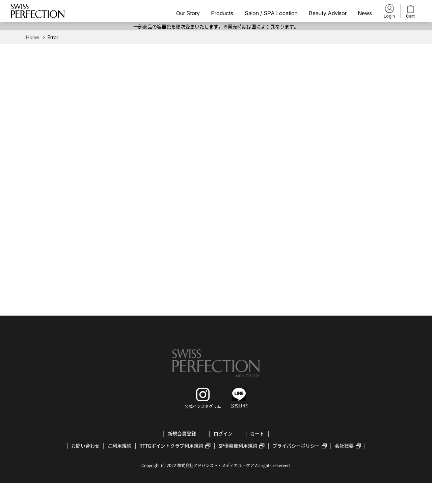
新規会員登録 (182, 433)
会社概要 (344, 445)
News (365, 13)
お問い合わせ (85, 445)
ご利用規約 (119, 445)
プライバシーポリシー (296, 445)
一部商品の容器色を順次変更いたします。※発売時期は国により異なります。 (216, 26)
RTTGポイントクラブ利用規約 (171, 445)
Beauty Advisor (328, 13)
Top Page (216, 239)
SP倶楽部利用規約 (237, 445)
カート (257, 433)
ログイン (223, 433)
